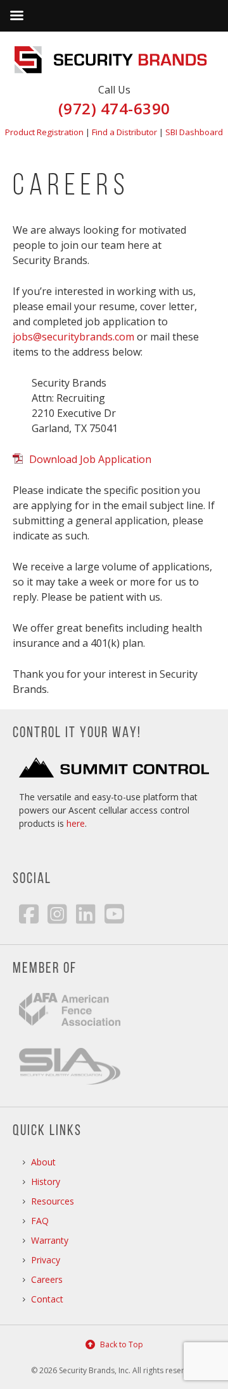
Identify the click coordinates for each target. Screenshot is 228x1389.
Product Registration (44, 132)
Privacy (45, 1260)
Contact (47, 1299)
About (43, 1162)
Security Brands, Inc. (114, 60)
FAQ (40, 1221)
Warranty (49, 1240)
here (75, 823)
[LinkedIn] (86, 914)
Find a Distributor (124, 132)
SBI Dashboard (194, 132)
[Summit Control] (114, 774)
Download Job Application (90, 459)
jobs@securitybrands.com (73, 337)
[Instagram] (57, 914)
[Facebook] (29, 914)
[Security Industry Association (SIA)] (69, 1081)
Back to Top (121, 1344)
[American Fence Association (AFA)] (69, 1035)
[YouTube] (114, 914)
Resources (52, 1201)
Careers (47, 1279)
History (45, 1182)
